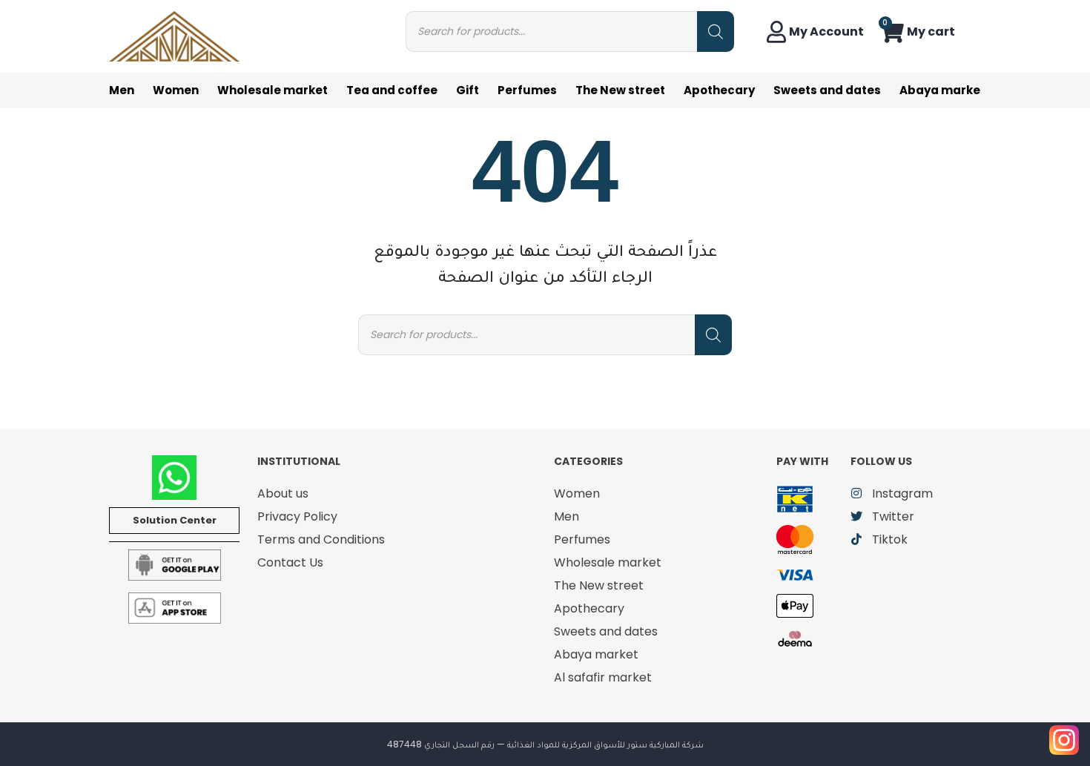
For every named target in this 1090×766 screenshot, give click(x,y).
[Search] (715, 31)
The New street (620, 90)
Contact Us (290, 562)
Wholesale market (272, 90)
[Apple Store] (174, 606)
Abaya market (942, 90)
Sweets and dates (827, 90)
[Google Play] (174, 563)
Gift (467, 90)
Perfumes (527, 90)
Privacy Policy (297, 516)
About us (282, 493)
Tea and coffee (391, 90)
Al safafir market (603, 677)
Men (121, 90)
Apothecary (719, 90)
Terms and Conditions (321, 539)
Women (176, 90)
